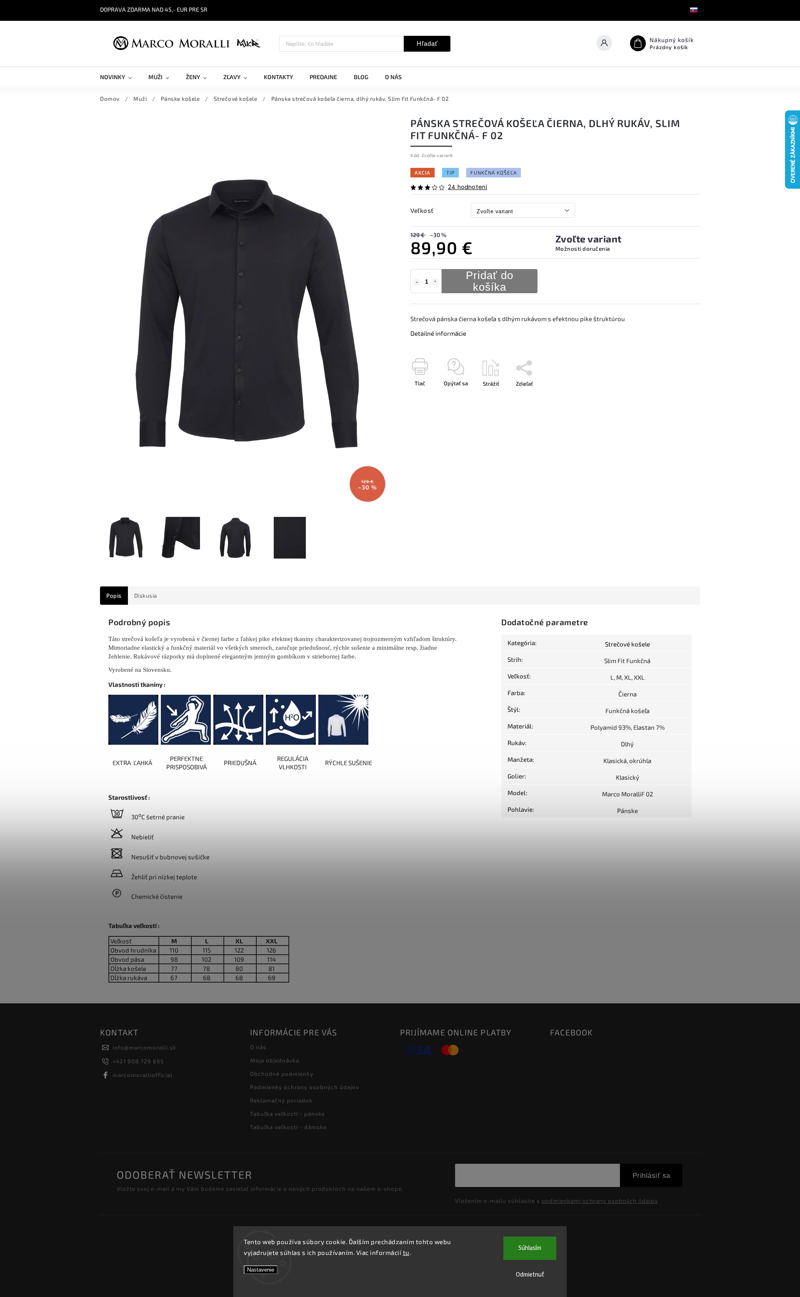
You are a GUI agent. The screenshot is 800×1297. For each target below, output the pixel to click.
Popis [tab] (114, 595)
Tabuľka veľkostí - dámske (288, 1127)
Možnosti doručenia (582, 248)
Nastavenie (260, 1270)
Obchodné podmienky (281, 1073)
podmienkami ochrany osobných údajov (600, 1200)
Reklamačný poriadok (281, 1100)
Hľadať (427, 43)
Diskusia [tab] (145, 595)
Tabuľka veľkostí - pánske (287, 1113)
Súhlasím (529, 1248)
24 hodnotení (467, 187)
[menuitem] (120, 77)
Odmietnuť (530, 1274)
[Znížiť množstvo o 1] (416, 282)
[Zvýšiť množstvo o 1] (435, 282)
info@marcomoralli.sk (144, 1047)
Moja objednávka (274, 1060)
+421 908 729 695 (138, 1061)
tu (406, 1252)
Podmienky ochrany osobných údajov (304, 1087)
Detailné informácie (438, 333)
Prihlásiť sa (651, 1175)
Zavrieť (672, 398)
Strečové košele (627, 644)
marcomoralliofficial (142, 1075)
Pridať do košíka (489, 281)
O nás (258, 1047)
